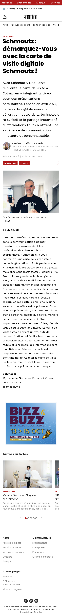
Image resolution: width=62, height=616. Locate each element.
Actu (5, 24)
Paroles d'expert (20, 24)
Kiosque (40, 2)
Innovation (10, 163)
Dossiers (7, 556)
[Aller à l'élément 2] (28, 518)
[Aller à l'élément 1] (25, 518)
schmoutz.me (11, 386)
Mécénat (7, 2)
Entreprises (38, 547)
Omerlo (37, 612)
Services (55, 2)
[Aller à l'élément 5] (36, 518)
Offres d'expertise (42, 556)
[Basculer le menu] (5, 17)
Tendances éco (41, 24)
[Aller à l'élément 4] (33, 518)
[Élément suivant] (41, 518)
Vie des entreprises (13, 552)
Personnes (38, 552)
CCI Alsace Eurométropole (11, 583)
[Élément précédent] (20, 518)
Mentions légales (12, 589)
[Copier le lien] (57, 163)
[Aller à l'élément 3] (31, 518)
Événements (24, 2)
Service (24, 163)
